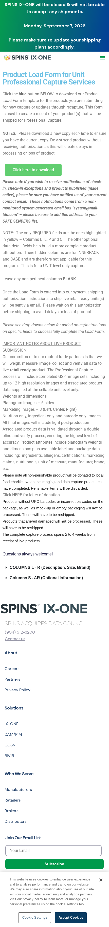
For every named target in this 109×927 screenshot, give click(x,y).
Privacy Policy (17, 690)
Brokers (12, 810)
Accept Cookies (71, 917)
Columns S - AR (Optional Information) (46, 578)
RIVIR (9, 755)
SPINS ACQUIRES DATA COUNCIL (45, 623)
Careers (12, 668)
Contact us (15, 638)
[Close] (100, 880)
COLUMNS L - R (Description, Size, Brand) (50, 567)
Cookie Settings (35, 917)
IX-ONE (12, 723)
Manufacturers (18, 789)
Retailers (13, 800)
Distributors (16, 821)
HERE (17, 494)
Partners (12, 679)
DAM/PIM (13, 734)
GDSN (10, 745)
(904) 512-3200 (20, 632)
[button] (102, 57)
